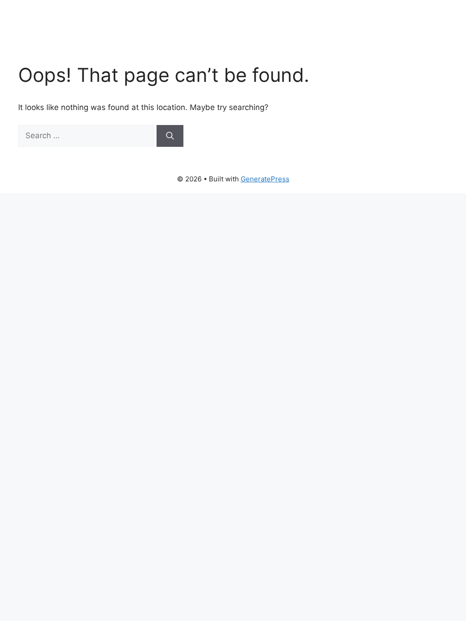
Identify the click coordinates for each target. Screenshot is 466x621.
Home (233, 31)
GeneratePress (265, 179)
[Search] (170, 136)
